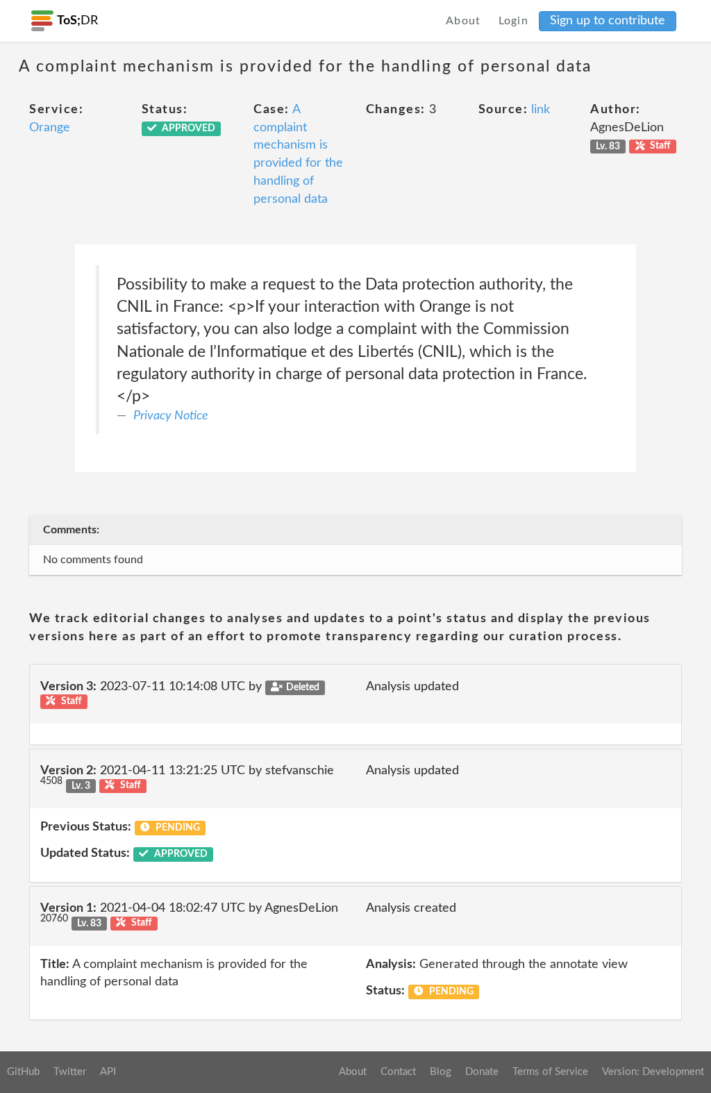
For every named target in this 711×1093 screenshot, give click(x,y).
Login (514, 20)
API (108, 1072)
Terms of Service (550, 1072)
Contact (398, 1072)
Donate (482, 1072)
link (540, 109)
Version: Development (653, 1072)
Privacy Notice (170, 416)
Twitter (69, 1072)
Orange (49, 128)
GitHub (23, 1072)
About (463, 20)
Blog (440, 1072)
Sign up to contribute (607, 21)
